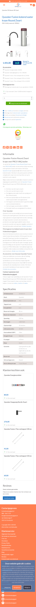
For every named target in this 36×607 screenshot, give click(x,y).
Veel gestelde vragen (7, 554)
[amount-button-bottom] (31, 99)
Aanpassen (8, 587)
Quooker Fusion (26, 182)
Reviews (4, 557)
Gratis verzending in (16, 115)
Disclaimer (5, 541)
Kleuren (11, 10)
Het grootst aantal (13, 119)
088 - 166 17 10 (6, 513)
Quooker (4, 10)
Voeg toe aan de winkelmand (18, 103)
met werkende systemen (15, 117)
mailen (26, 283)
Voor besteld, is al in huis (16, 110)
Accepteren (17, 587)
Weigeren (27, 587)
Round (22, 164)
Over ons (4, 538)
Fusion (18, 164)
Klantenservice (6, 547)
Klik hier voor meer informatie (23, 581)
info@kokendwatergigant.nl (10, 515)
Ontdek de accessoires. (9, 269)
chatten (20, 283)
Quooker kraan (7, 170)
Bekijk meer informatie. (18, 251)
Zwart (17, 10)
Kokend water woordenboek (10, 559)
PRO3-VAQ (8, 166)
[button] (27, 36)
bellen (15, 283)
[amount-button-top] (31, 97)
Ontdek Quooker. (27, 226)
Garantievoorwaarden (8, 550)
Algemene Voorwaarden (8, 534)
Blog (3, 552)
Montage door (16, 113)
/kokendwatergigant (10, 595)
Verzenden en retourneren (9, 536)
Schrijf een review (9, 498)
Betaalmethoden (6, 545)
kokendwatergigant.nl (8, 511)
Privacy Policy (6, 543)
